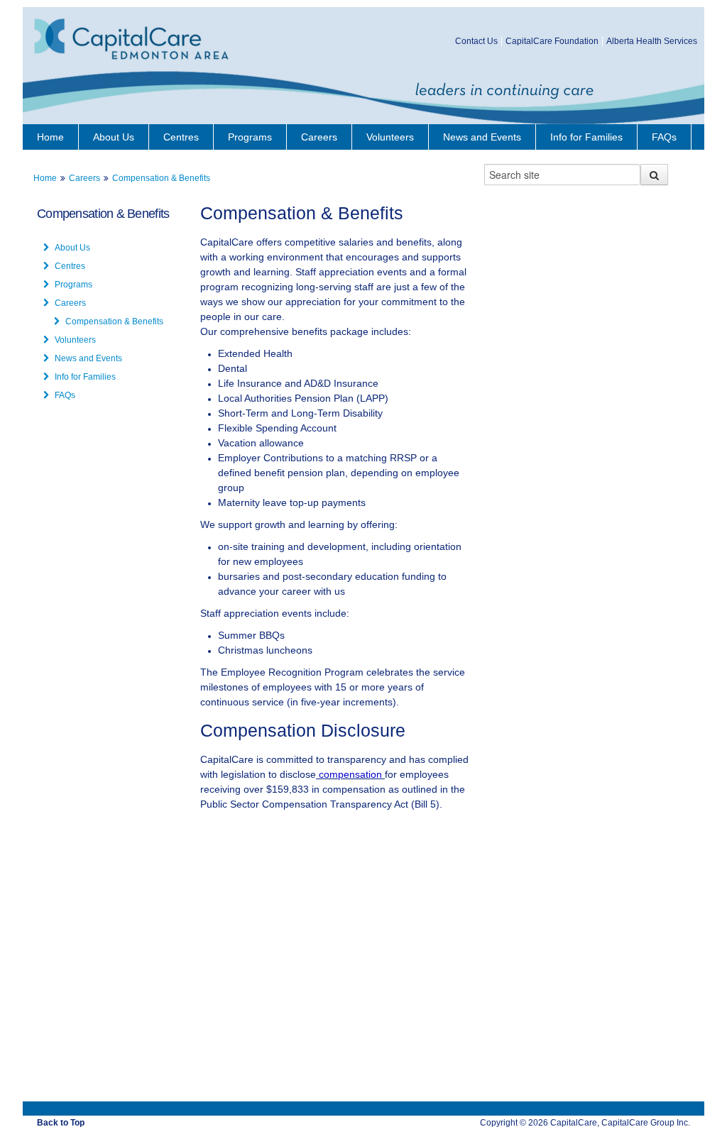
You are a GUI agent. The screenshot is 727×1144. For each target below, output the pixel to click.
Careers (319, 137)
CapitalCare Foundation (551, 41)
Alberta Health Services (651, 41)
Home (50, 137)
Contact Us (476, 41)
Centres (181, 137)
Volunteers (390, 137)
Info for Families (586, 137)
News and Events (482, 137)
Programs (250, 137)
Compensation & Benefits (161, 178)
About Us (113, 137)
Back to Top (60, 1123)
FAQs (664, 137)
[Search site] (654, 174)
